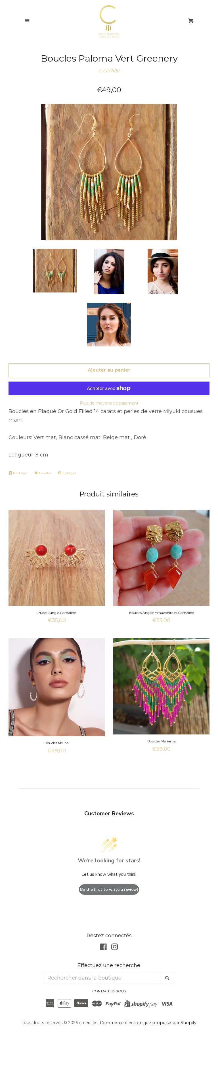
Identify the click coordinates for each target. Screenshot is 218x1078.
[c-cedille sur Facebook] (103, 948)
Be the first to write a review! (109, 889)
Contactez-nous (109, 991)
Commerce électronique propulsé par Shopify (148, 1022)
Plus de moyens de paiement (109, 403)
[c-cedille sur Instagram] (114, 948)
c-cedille (109, 71)
